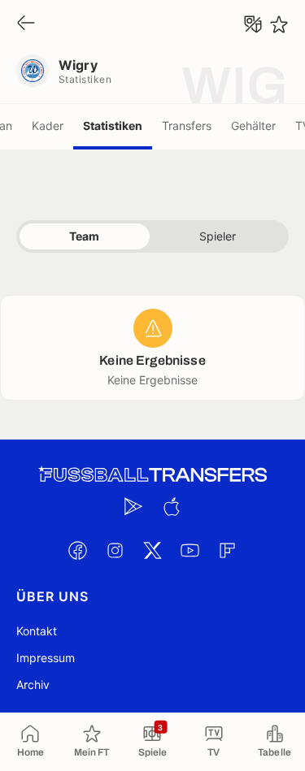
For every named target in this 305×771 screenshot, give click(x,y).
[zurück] (26, 24)
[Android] (134, 506)
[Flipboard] (228, 550)
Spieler (217, 236)
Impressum (45, 658)
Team (84, 236)
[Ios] (171, 506)
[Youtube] (190, 550)
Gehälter (253, 125)
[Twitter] (153, 550)
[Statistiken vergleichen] (253, 24)
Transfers (186, 125)
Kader (47, 125)
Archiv (33, 684)
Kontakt (36, 631)
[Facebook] (78, 550)
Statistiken (112, 125)
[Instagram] (115, 550)
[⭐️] (279, 24)
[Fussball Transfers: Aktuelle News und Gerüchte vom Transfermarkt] (153, 475)
